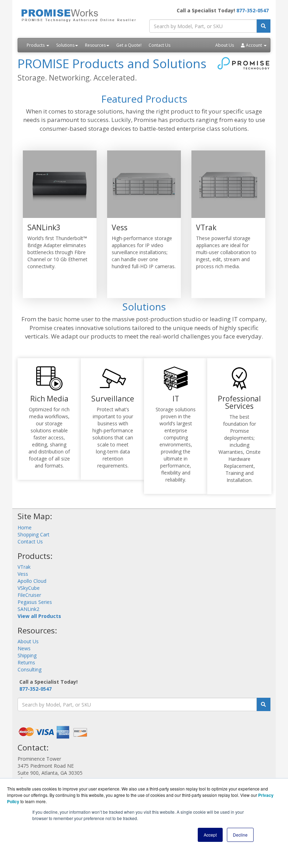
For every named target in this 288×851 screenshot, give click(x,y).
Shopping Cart (34, 534)
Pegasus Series (35, 602)
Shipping (27, 655)
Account (254, 45)
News (24, 648)
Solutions (65, 45)
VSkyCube (29, 588)
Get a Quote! (129, 45)
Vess (23, 573)
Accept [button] (210, 835)
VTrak (24, 566)
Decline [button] (240, 835)
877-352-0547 (252, 10)
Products (36, 45)
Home (25, 527)
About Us (224, 45)
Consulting (29, 669)
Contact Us (159, 45)
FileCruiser (29, 595)
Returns (26, 662)
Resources (95, 45)
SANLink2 (28, 609)
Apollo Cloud (32, 581)
